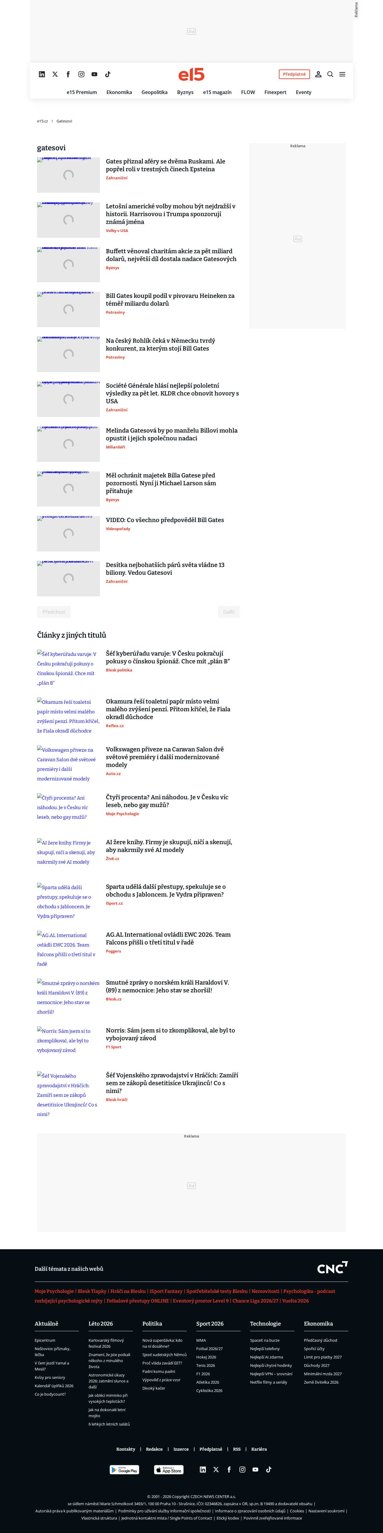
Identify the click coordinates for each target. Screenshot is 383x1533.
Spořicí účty (314, 1348)
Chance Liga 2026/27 (255, 1301)
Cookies (297, 1511)
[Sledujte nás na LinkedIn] (42, 74)
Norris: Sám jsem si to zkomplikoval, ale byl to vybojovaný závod (170, 1034)
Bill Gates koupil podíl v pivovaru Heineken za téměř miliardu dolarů (170, 299)
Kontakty (125, 1449)
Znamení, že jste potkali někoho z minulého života (109, 1360)
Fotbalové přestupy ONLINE (138, 1301)
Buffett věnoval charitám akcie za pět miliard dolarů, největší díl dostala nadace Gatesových (171, 255)
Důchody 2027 (316, 1365)
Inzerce (181, 1449)
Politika (152, 1323)
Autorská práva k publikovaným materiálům (74, 1511)
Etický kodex (228, 1518)
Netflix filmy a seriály (268, 1382)
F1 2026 (203, 1373)
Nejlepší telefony (265, 1348)
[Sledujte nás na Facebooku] (68, 74)
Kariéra (259, 1449)
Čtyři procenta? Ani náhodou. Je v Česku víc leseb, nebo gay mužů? (167, 801)
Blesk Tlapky (92, 1291)
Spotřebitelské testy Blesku (217, 1291)
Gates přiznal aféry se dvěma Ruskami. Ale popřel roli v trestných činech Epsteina (165, 165)
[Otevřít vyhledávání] (330, 74)
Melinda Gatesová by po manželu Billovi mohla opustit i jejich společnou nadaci (172, 434)
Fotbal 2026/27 (209, 1348)
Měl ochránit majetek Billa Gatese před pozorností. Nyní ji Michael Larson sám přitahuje (161, 483)
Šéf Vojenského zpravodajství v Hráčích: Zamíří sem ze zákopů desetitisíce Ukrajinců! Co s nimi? (172, 1083)
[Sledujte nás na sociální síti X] (55, 74)
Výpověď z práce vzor (161, 1379)
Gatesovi (64, 121)
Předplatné (211, 1449)
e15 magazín (217, 92)
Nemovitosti (265, 1291)
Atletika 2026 (207, 1382)
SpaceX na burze (264, 1340)
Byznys (185, 92)
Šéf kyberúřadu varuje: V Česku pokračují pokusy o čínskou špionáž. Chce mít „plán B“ (168, 657)
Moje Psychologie (54, 1291)
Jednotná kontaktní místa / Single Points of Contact (166, 1518)
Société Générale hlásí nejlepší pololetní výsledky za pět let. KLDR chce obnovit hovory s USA (172, 393)
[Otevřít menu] (342, 74)
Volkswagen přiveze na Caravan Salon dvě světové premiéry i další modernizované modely (165, 757)
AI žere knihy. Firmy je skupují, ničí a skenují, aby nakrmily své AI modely (169, 845)
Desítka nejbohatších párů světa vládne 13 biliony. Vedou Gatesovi (165, 568)
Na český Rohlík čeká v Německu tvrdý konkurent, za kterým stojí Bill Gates (160, 344)
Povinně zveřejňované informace (273, 1518)
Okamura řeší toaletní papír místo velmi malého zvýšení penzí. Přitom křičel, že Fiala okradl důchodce (168, 709)
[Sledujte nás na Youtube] (94, 74)
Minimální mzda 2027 (323, 1373)
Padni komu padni (158, 1371)
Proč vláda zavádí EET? (162, 1363)
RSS (237, 1449)
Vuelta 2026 (295, 1301)
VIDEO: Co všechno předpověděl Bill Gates (165, 520)
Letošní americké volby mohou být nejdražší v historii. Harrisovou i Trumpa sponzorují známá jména (170, 214)
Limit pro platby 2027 (323, 1357)
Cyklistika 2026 (209, 1390)
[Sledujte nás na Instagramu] (81, 74)
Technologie (265, 1323)
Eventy (303, 92)
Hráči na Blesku (128, 1291)
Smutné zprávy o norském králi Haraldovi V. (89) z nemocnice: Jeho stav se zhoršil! (167, 986)
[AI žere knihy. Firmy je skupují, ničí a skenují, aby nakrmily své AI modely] (68, 856)
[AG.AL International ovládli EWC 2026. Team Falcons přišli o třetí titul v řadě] (68, 950)
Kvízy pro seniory (50, 1377)
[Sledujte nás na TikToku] (108, 74)
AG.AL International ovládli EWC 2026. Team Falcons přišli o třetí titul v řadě (168, 938)
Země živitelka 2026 (321, 1382)
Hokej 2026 (206, 1357)
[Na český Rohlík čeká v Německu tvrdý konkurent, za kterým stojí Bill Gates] (68, 354)
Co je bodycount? (50, 1394)
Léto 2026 (101, 1323)
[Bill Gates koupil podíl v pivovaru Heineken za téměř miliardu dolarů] (68, 309)
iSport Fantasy (166, 1291)
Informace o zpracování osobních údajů (250, 1511)
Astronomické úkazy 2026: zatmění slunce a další (108, 1381)
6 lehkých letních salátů (109, 1424)
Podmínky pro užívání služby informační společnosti (164, 1511)
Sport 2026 (210, 1323)
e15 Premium (82, 92)
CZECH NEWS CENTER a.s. (213, 1496)
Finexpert (275, 92)
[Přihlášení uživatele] (318, 74)
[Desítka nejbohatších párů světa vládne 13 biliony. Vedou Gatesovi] (68, 578)
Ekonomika (119, 92)
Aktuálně (46, 1323)
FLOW (248, 92)
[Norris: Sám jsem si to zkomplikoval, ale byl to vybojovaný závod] (68, 1044)
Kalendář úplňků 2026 (54, 1385)
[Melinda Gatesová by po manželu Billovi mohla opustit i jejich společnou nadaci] (68, 444)
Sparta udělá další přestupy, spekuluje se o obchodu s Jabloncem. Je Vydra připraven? (166, 890)
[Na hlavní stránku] (191, 74)
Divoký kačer (153, 1388)
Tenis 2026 (205, 1365)
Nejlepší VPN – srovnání (271, 1373)
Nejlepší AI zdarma (266, 1357)
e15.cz (42, 121)
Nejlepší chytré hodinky (271, 1365)
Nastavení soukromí (326, 1511)
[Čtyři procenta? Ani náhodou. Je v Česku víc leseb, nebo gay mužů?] (68, 811)
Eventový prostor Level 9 (201, 1301)
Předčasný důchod (320, 1340)
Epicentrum (45, 1340)
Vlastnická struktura (99, 1518)
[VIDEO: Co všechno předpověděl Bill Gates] (68, 533)
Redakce (154, 1449)
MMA (201, 1340)
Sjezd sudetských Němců (164, 1354)
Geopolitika (155, 92)
